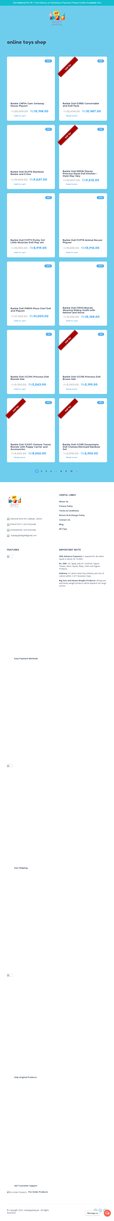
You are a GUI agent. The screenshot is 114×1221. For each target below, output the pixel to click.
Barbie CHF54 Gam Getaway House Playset (27, 104)
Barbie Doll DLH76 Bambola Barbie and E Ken (27, 173)
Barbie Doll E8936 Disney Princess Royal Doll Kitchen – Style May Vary (80, 173)
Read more (71, 116)
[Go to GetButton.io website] (107, 1218)
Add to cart (20, 116)
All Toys (63, 529)
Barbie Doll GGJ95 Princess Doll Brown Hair (82, 377)
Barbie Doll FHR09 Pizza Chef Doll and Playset (31, 309)
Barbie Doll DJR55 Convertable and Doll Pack (81, 104)
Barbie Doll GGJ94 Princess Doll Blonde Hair (30, 377)
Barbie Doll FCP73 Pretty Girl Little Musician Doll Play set (28, 241)
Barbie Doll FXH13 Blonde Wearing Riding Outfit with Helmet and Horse (79, 310)
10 (71, 471)
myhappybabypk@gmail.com (24, 535)
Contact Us (64, 519)
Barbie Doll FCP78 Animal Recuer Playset (82, 241)
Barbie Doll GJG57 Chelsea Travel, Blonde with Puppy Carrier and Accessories (31, 447)
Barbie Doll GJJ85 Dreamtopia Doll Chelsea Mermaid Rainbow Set (81, 447)
